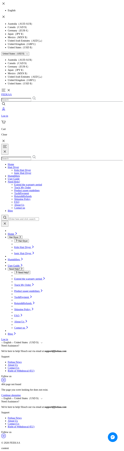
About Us (19, 205)
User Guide (14, 178)
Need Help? (14, 181)
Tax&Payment (21, 193)
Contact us (19, 207)
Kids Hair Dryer (22, 170)
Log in (4, 339)
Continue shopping (11, 395)
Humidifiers (14, 176)
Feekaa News (15, 362)
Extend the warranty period (28, 184)
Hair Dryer (13, 167)
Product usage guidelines (27, 190)
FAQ (16, 202)
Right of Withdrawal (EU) (21, 370)
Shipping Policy (22, 199)
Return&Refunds (23, 196)
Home (11, 164)
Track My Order (22, 187)
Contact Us (13, 367)
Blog (10, 210)
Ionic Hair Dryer (22, 173)
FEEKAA (6, 94)
